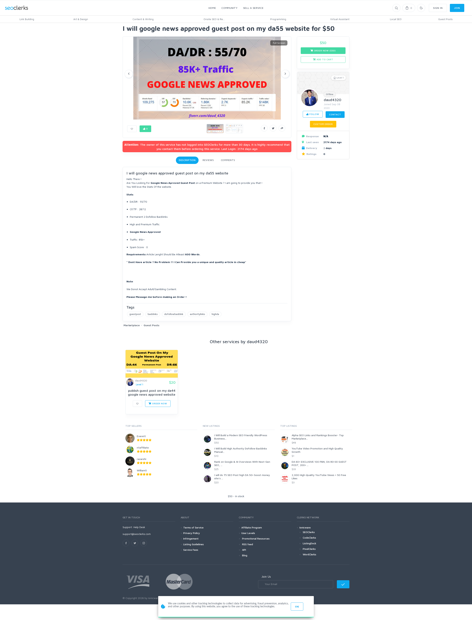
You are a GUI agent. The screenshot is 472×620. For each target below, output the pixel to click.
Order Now (159, 403)
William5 (142, 470)
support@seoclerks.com (137, 533)
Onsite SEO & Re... (214, 19)
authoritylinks (197, 314)
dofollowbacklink (173, 314)
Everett (141, 436)
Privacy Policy (191, 533)
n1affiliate (143, 447)
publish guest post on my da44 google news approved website (151, 393)
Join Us (266, 576)
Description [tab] (187, 160)
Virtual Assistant (339, 19)
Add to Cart (324, 59)
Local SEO (396, 19)
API (243, 549)
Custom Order (323, 124)
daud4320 (332, 100)
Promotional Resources (255, 538)
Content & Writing (143, 19)
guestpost (135, 314)
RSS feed (247, 544)
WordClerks (309, 554)
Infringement (191, 538)
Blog (244, 555)
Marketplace (132, 325)
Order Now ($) (324, 50)
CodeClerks (309, 537)
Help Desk (139, 527)
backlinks (153, 314)
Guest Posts (445, 19)
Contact (335, 114)
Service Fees (190, 549)
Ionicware (305, 527)
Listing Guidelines (193, 544)
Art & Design (80, 19)
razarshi (141, 458)
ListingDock (309, 543)
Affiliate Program (251, 527)
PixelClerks (309, 548)
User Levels (248, 533)
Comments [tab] (228, 160)
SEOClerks (309, 532)
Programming (278, 19)
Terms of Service (193, 527)
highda (215, 314)
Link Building (27, 19)
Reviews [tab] (208, 160)
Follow (314, 114)
